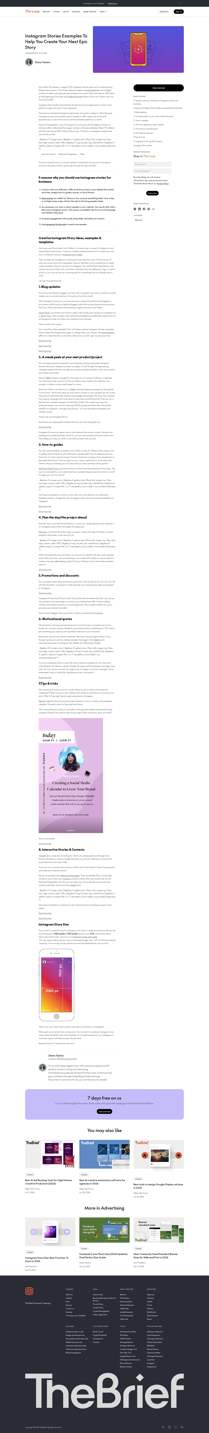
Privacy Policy (162, 183)
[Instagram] (176, 1427)
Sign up (179, 11)
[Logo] (29, 1291)
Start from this (45, 340)
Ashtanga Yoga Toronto (49, 468)
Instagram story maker (72, 254)
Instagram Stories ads (55, 224)
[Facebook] (163, 1427)
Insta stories (47, 198)
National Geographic (70, 875)
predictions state (75, 96)
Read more (112, 3)
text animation (108, 332)
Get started (159, 87)
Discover (138, 220)
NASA (96, 639)
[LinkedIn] (169, 1427)
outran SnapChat (92, 90)
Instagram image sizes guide (84, 936)
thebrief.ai (164, 11)
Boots (54, 613)
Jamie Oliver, (44, 312)
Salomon (43, 531)
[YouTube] (182, 1427)
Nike (72, 389)
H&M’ (47, 377)
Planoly (42, 701)
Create (30, 1174)
